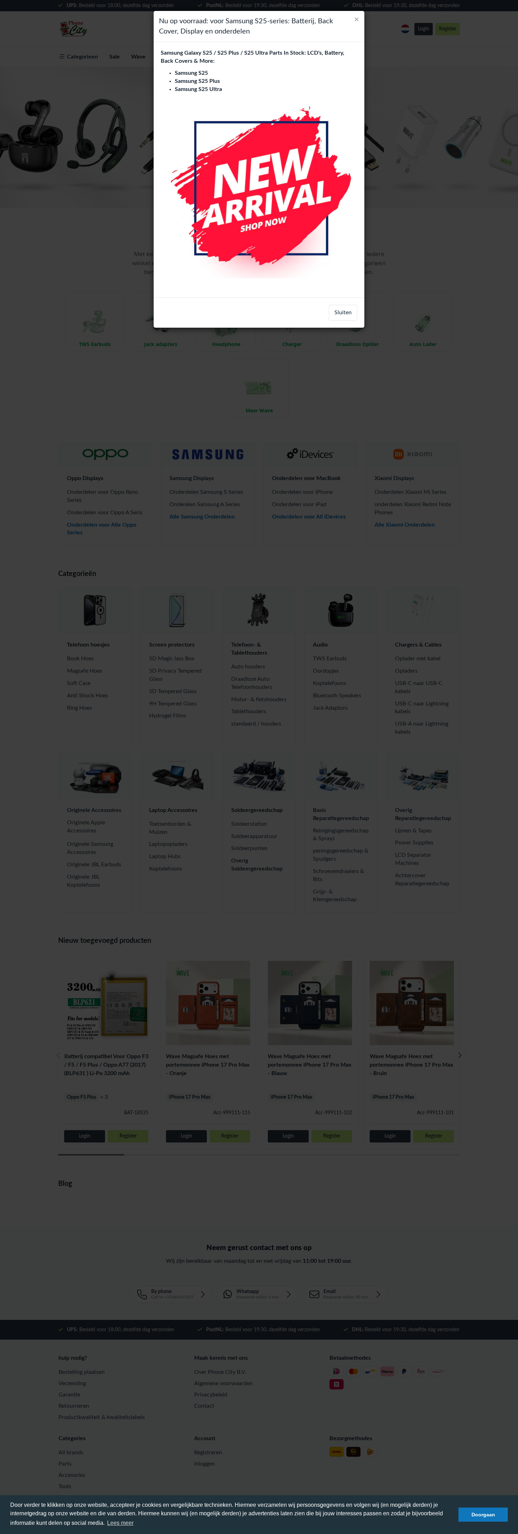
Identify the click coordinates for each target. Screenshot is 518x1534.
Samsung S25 (191, 73)
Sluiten (343, 312)
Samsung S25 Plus (197, 81)
